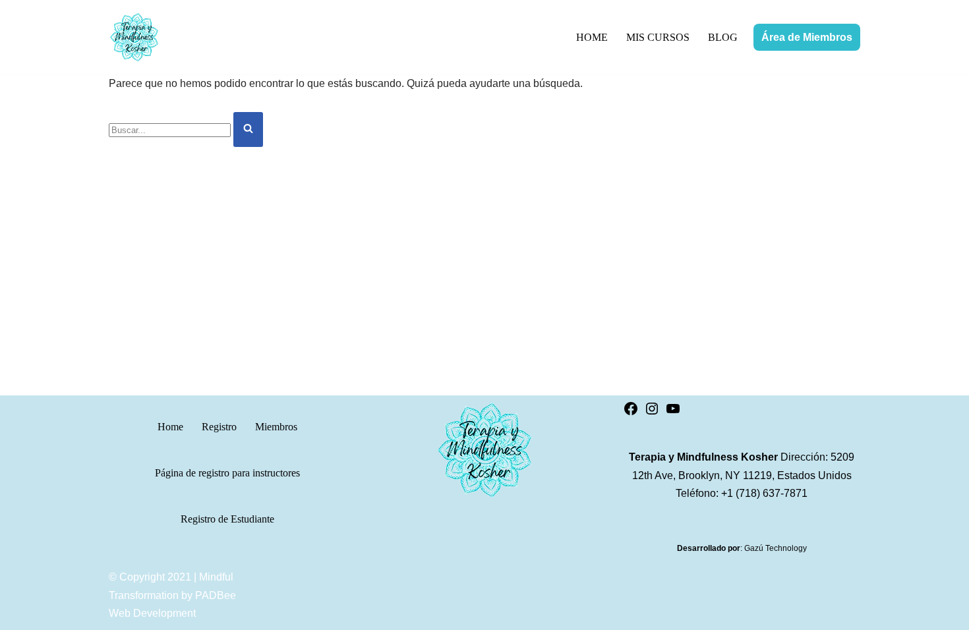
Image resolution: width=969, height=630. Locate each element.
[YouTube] (673, 412)
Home (592, 37)
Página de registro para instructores (227, 472)
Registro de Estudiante (227, 519)
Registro (219, 426)
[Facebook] (631, 412)
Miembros (276, 426)
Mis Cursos (658, 37)
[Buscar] (248, 129)
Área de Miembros (806, 37)
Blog (723, 37)
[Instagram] (652, 412)
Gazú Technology (775, 548)
